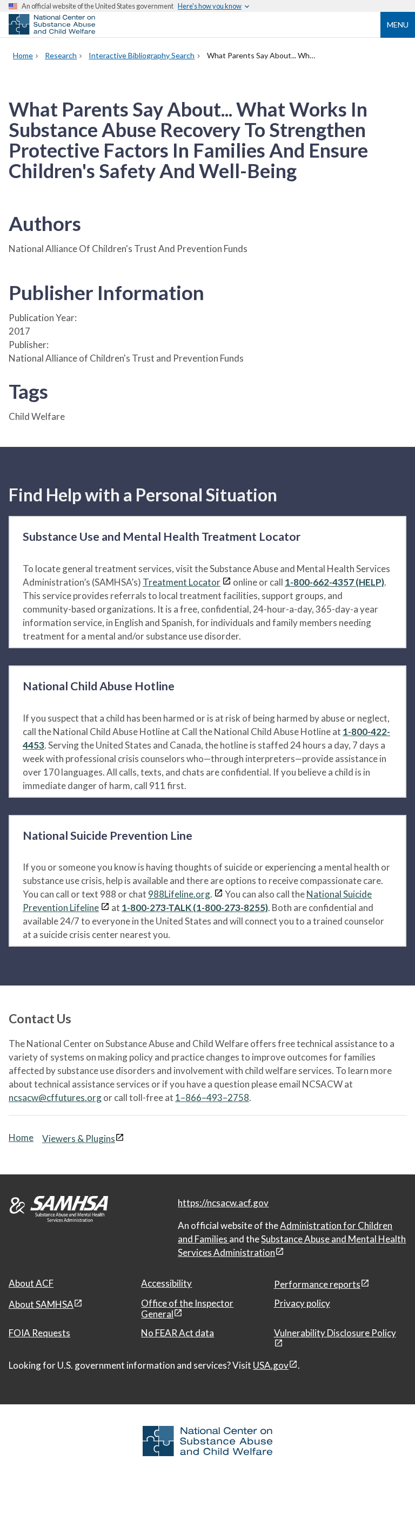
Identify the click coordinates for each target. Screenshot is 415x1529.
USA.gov (271, 1365)
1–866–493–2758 (212, 1097)
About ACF (31, 1283)
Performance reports (317, 1284)
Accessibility (166, 1283)
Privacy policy (302, 1303)
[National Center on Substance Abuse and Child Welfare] (52, 31)
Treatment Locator (181, 582)
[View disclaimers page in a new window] (226, 582)
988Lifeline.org (179, 894)
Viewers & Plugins (78, 1138)
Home (21, 1137)
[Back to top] (385, 1499)
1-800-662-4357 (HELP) (334, 582)
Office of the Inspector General (187, 1308)
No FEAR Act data (177, 1332)
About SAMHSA (41, 1304)
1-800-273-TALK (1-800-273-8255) (195, 907)
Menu (398, 24)
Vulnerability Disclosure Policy (335, 1332)
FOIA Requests (39, 1332)
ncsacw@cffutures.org (55, 1097)
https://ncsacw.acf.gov (223, 1202)
